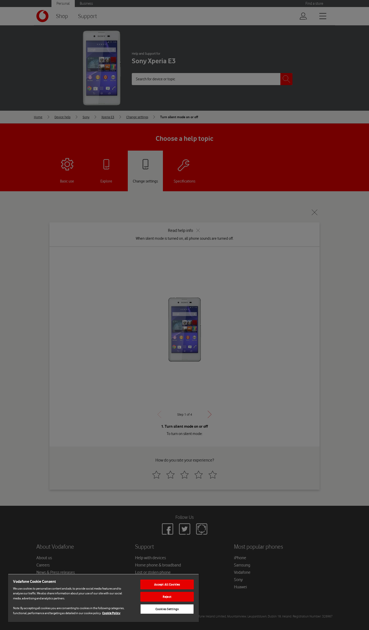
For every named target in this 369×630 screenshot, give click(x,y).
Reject (167, 597)
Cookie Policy (111, 613)
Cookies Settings (167, 609)
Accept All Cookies (167, 584)
